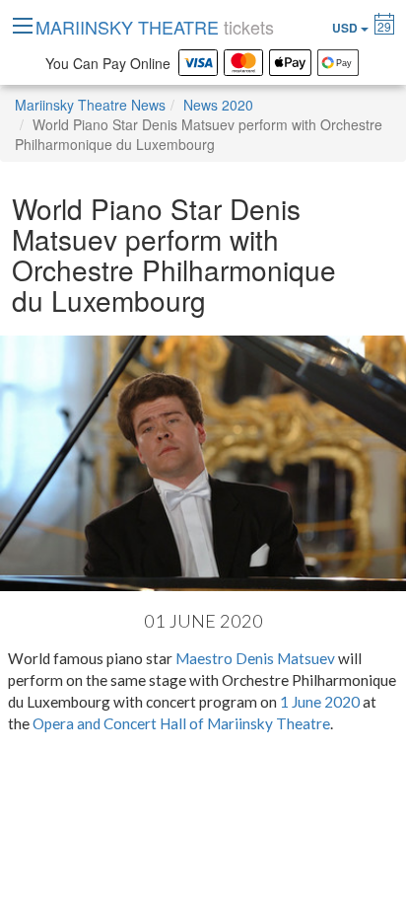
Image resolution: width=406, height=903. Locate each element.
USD (346, 28)
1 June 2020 (320, 702)
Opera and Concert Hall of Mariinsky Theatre (181, 723)
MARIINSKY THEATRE (154, 26)
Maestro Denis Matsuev (255, 658)
